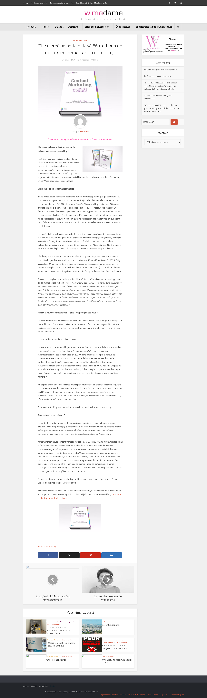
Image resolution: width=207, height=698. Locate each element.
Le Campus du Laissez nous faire (157, 76)
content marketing (48, 546)
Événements (123, 26)
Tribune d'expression (68, 622)
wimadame (84, 60)
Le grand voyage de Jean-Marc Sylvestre (160, 69)
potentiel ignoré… (111, 624)
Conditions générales (84, 3)
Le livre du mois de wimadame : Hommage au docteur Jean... (59, 630)
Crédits (52, 686)
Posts (46, 26)
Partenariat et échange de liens (62, 3)
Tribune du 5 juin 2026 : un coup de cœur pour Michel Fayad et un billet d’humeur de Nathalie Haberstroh (161, 108)
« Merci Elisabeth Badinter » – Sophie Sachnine (61, 644)
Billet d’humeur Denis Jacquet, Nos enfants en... (115, 647)
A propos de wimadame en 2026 (35, 3)
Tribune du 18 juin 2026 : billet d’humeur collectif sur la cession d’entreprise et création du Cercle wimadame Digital (160, 85)
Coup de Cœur (52, 640)
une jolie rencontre (56, 659)
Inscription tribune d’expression (154, 26)
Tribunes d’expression (97, 26)
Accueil (31, 26)
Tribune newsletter (53, 624)
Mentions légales (100, 3)
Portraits (73, 26)
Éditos (58, 26)
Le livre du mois (80, 40)
